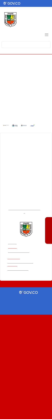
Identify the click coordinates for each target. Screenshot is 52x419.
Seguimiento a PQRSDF (19, 242)
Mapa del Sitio (13, 249)
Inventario (13, 238)
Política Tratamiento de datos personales (24, 254)
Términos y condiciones (17, 260)
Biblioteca (13, 234)
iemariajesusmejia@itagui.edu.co (24, 201)
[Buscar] (47, 44)
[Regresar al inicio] (26, 220)
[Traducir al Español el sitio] (47, 3)
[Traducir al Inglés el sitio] (42, 3)
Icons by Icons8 (26, 291)
